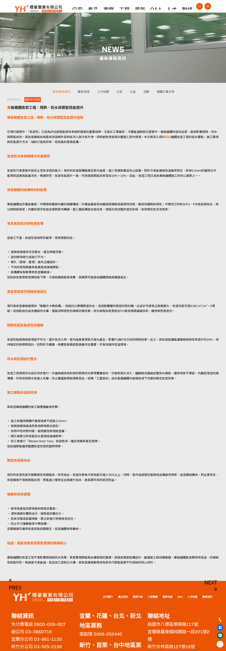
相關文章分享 (166, 91)
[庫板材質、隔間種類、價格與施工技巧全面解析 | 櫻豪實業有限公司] (42, 596)
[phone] (220, 619)
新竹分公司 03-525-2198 (36, 647)
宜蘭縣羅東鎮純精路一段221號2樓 (179, 635)
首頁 (102, 37)
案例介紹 (138, 597)
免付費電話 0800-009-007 (38, 624)
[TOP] (220, 644)
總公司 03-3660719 (31, 632)
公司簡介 (108, 597)
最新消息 (84, 91)
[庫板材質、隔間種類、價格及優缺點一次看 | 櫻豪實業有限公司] (38, 8)
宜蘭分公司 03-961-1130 (36, 639)
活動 (146, 91)
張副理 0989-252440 (100, 634)
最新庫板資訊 (118, 37)
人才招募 (103, 91)
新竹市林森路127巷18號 (171, 647)
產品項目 (123, 597)
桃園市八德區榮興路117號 (173, 624)
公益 (133, 91)
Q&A (180, 597)
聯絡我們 (207, 597)
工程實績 (153, 597)
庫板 (168, 137)
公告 (119, 91)
